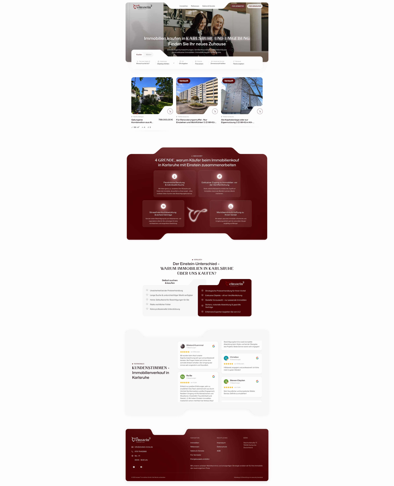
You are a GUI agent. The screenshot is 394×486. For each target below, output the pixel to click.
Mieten (148, 54)
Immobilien (194, 443)
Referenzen (194, 447)
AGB (218, 451)
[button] (201, 63)
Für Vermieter (195, 455)
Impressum (221, 443)
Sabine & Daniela (197, 451)
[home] (142, 7)
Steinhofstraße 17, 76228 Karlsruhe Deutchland (250, 445)
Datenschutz (222, 447)
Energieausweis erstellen (200, 459)
